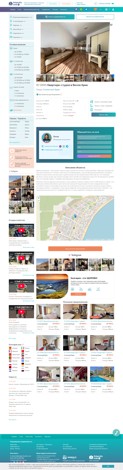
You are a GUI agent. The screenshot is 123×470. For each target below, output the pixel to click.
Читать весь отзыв (28, 247)
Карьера (47, 436)
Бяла (26, 137)
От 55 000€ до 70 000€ (22, 54)
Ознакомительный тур (31, 9)
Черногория (16, 354)
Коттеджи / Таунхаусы (44, 444)
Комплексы (18, 37)
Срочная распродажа (96, 446)
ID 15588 (53, 352)
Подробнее (78, 294)
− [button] (38, 201)
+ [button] (38, 198)
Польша (14, 364)
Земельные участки (69, 448)
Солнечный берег (15, 121)
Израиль (14, 370)
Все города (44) (15, 142)
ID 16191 (57, 321)
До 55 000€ (18, 51)
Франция (15, 351)
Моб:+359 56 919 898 (17, 458)
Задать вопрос (94, 156)
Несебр (27, 131)
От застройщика (19, 21)
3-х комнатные (18, 74)
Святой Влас (13, 124)
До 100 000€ (18, 77)
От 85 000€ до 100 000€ (22, 70)
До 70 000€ (18, 64)
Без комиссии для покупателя (49, 94)
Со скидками (67, 446)
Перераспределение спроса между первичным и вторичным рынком (21, 414)
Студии (15, 48)
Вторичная (40, 446)
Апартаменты (18, 33)
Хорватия (28, 357)
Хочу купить (53, 3)
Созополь (13, 131)
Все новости (12, 419)
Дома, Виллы (18, 29)
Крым (26, 367)
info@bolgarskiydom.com (53, 150)
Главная (12, 9)
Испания (14, 348)
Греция (27, 361)
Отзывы (55, 9)
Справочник (46, 9)
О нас (19, 9)
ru (109, 9)
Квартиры (17, 25)
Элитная (65, 444)
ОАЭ (26, 354)
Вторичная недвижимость (22, 17)
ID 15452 (81, 384)
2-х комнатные (18, 61)
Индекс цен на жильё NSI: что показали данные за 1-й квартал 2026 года (20, 404)
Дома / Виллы (15, 448)
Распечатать (98, 109)
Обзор (27, 128)
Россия (27, 370)
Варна (27, 134)
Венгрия (14, 361)
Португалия (16, 357)
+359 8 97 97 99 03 (51, 146)
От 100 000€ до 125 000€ (22, 80)
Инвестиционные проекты (98, 448)
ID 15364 (82, 352)
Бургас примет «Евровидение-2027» (21, 384)
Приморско (13, 128)
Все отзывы (12, 338)
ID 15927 (56, 384)
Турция (27, 351)
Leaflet (87, 239)
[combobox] (80, 142)
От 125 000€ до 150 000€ (22, 83)
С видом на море (18, 87)
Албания (14, 367)
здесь (45, 468)
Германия (28, 364)
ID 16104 (78, 321)
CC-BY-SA (111, 239)
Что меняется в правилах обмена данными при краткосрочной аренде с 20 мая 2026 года (20, 393)
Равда (27, 121)
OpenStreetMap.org (98, 239)
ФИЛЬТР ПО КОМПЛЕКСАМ (95, 17)
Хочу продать (66, 3)
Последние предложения (98, 444)
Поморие (12, 137)
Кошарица (13, 134)
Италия (27, 348)
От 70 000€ (18, 57)
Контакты (63, 9)
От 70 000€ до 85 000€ (22, 67)
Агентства (29, 436)
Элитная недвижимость (20, 100)
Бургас (27, 124)
